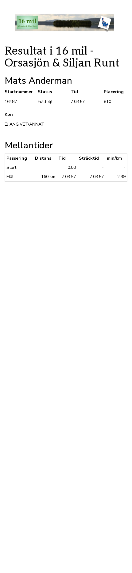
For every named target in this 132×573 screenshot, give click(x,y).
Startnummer (17, 92)
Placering (114, 92)
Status (45, 92)
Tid (74, 92)
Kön (9, 114)
